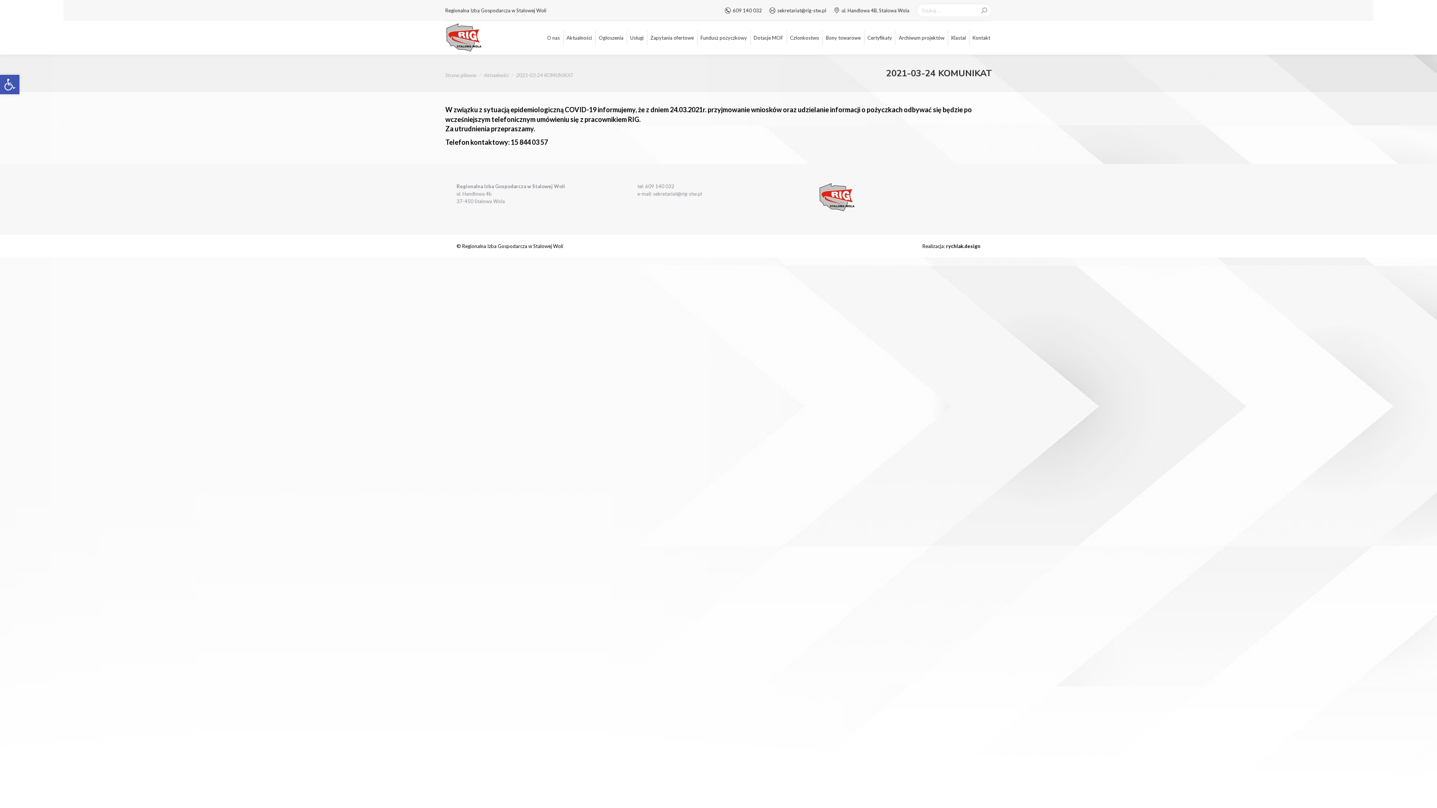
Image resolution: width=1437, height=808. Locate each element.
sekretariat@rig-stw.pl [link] (801, 10)
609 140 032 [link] (747, 10)
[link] (9, 84)
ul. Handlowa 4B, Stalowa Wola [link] (875, 10)
